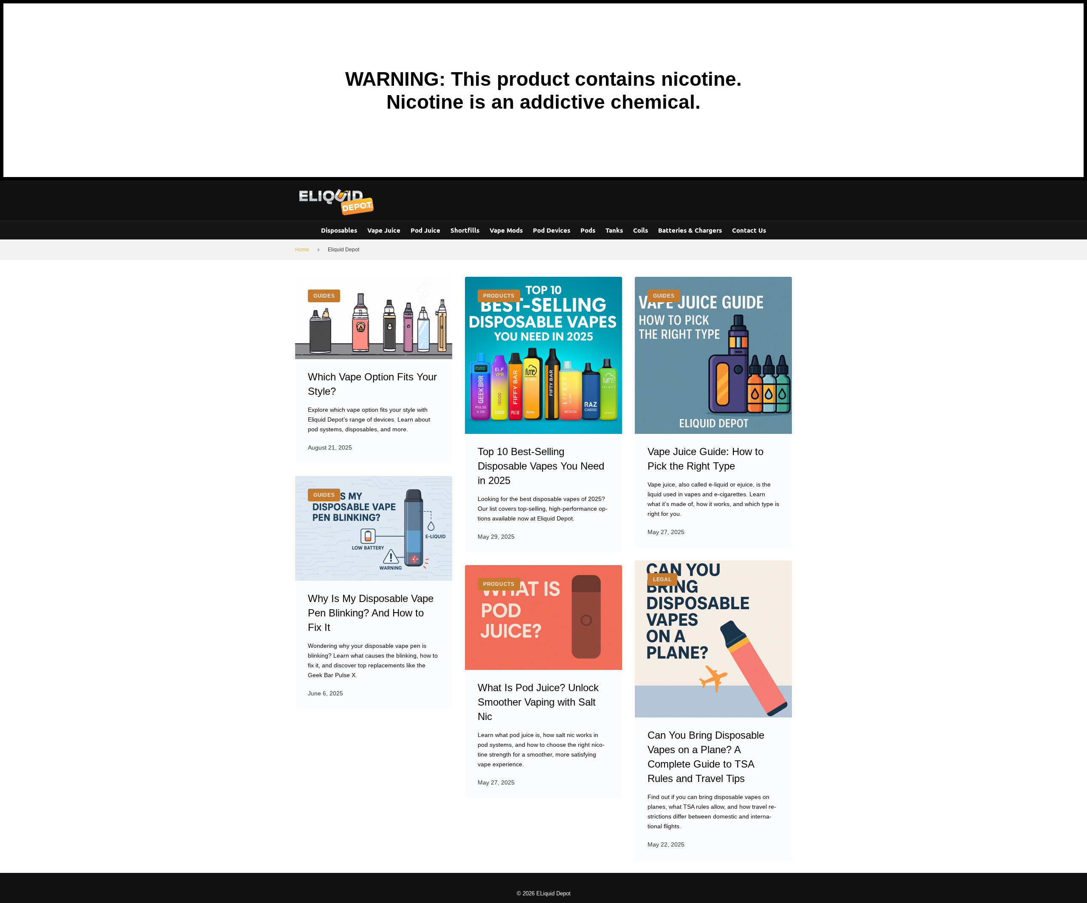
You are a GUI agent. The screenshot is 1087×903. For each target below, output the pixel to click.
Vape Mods (506, 230)
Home (302, 250)
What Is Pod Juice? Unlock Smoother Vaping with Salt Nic (538, 702)
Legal (662, 579)
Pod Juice (425, 230)
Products (499, 296)
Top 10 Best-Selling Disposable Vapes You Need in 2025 (541, 466)
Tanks (614, 230)
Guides (324, 296)
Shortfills (465, 230)
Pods (587, 230)
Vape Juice (383, 230)
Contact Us (749, 230)
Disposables (339, 230)
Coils (640, 230)
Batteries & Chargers (690, 230)
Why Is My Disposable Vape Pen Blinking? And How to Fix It (371, 613)
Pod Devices (551, 230)
